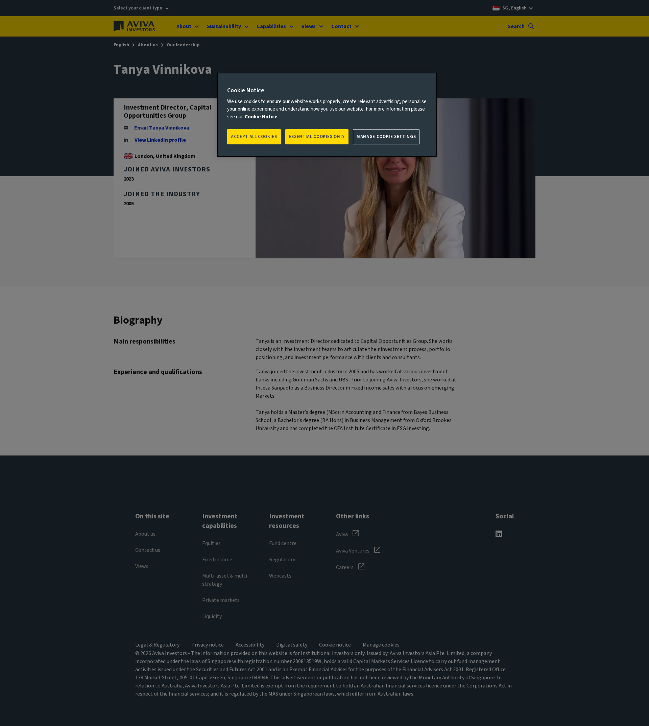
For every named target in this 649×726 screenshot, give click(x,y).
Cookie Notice (261, 116)
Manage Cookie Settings (386, 137)
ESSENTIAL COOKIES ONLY (317, 137)
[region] (327, 115)
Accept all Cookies (254, 137)
